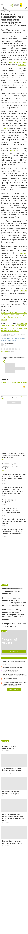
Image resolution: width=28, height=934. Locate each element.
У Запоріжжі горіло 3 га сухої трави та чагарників (14, 624)
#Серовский (3, 338)
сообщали (23, 253)
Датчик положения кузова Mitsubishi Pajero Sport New (12, 770)
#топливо (14, 340)
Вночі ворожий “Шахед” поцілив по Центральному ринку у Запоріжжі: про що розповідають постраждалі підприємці (13, 614)
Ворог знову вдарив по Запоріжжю (10, 501)
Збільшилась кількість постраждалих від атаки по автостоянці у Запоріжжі (12, 510)
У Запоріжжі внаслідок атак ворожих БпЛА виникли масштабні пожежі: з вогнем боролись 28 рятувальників (12, 490)
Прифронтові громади (9, 641)
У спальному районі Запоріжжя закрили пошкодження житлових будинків (14, 521)
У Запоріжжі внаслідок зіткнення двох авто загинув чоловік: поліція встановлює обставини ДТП (14, 478)
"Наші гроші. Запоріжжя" (18, 62)
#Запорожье (3, 340)
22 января (12, 151)
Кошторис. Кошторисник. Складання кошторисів (11, 793)
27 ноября (4, 128)
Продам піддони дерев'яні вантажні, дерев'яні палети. (12, 842)
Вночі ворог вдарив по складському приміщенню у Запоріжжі (12, 466)
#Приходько (10, 338)
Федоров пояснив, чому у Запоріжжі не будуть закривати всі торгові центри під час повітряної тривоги (14, 601)
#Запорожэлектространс (19, 338)
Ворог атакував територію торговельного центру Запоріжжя (13, 591)
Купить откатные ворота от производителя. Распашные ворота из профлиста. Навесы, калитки (13, 817)
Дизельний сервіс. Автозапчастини (9, 747)
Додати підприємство (14, 689)
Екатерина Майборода (9, 343)
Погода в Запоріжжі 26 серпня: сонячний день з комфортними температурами (13, 455)
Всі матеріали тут (14, 651)
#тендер (9, 340)
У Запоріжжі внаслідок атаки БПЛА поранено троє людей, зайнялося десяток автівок (12, 532)
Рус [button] (5, 8)
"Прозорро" (22, 65)
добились (23, 291)
